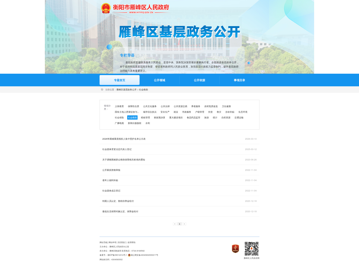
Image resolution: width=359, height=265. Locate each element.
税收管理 (145, 117)
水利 (147, 123)
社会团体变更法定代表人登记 (117, 149)
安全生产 (165, 111)
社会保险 (119, 117)
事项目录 (239, 80)
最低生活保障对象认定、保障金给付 (120, 211)
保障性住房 (133, 106)
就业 (176, 111)
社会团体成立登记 (111, 190)
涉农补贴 (229, 111)
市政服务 (186, 111)
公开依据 (199, 80)
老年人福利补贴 (110, 180)
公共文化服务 (150, 106)
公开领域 (159, 80)
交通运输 (238, 117)
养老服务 (195, 106)
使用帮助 (131, 242)
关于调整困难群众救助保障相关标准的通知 (123, 159)
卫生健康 (226, 106)
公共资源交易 (180, 106)
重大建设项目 (176, 117)
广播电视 (119, 123)
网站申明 (112, 242)
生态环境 (242, 111)
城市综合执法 (150, 111)
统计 (215, 117)
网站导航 (103, 242)
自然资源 (225, 117)
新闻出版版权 (134, 123)
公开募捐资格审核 (111, 170)
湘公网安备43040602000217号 (144, 254)
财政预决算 (159, 117)
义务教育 (119, 106)
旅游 (206, 117)
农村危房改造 (211, 106)
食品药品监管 (193, 117)
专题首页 (119, 80)
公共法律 (165, 106)
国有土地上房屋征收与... (127, 111)
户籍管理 (199, 111)
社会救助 (132, 117)
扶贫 (210, 111)
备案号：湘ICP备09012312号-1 (113, 254)
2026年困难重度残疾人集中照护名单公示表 (124, 138)
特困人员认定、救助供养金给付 (118, 201)
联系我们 (122, 242)
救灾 (219, 111)
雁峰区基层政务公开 (126, 89)
